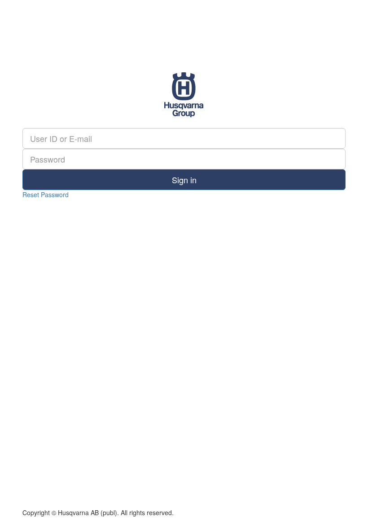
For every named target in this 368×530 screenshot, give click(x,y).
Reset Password (45, 194)
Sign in (184, 180)
